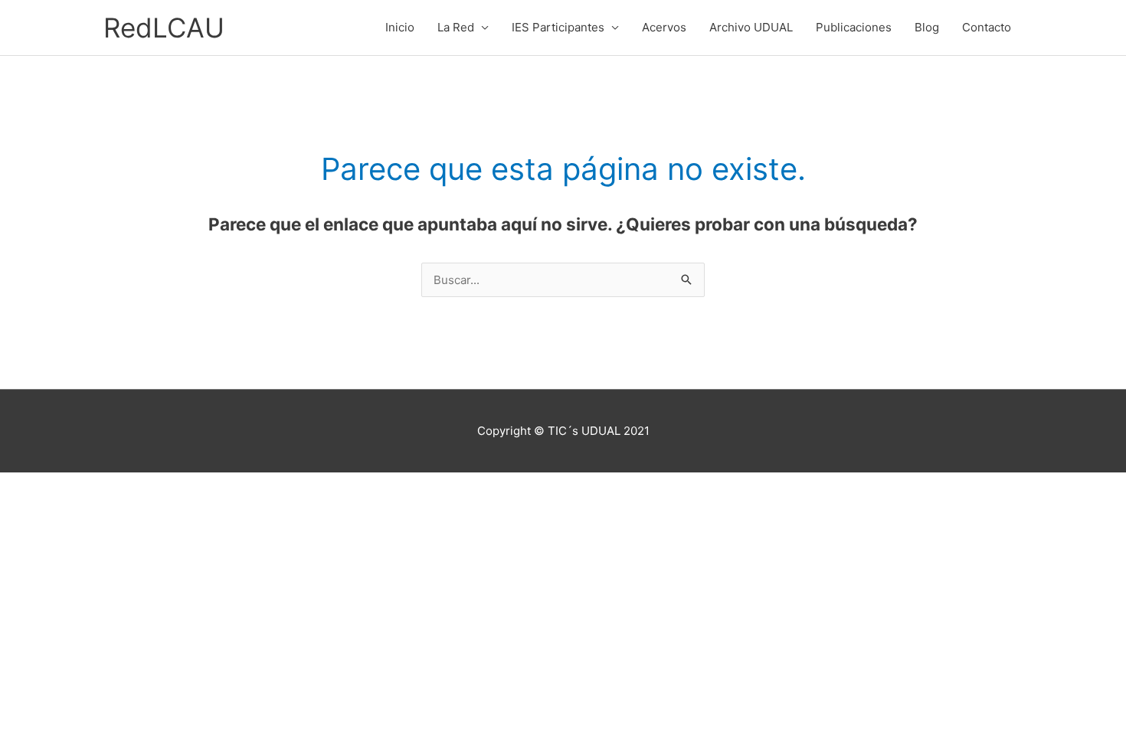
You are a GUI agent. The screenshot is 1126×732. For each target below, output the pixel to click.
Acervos (664, 27)
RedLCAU (163, 27)
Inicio (399, 27)
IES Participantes (558, 27)
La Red (455, 27)
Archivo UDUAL (751, 27)
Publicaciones (854, 27)
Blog (927, 27)
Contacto (986, 27)
